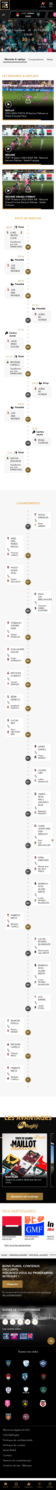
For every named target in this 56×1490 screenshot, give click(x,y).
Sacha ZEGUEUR (15, 580)
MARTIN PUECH (15, 1022)
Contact (7, 1455)
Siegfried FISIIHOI (15, 707)
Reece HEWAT (14, 1030)
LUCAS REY (14, 722)
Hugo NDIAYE (42, 756)
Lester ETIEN (41, 1007)
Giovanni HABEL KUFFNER (42, 608)
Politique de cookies (14, 1445)
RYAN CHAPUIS (43, 441)
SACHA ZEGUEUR (15, 459)
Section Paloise (11, 44)
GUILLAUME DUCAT (17, 650)
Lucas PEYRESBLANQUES (43, 900)
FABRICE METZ (15, 916)
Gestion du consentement (17, 1460)
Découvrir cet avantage (24, 1196)
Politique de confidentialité (17, 1440)
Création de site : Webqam (17, 1465)
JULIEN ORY (42, 771)
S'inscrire (12, 1284)
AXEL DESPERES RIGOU (14, 542)
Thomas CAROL (14, 554)
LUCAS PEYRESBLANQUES (44, 942)
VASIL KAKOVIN (43, 859)
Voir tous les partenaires (17, 1245)
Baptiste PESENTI (42, 812)
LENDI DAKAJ (42, 748)
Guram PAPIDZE (15, 683)
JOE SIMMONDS (15, 268)
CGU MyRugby (11, 1435)
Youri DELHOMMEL (15, 731)
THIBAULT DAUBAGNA (16, 625)
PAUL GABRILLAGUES (45, 597)
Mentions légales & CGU (16, 1430)
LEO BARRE (42, 998)
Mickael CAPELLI (15, 925)
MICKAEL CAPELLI (15, 363)
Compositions (36, 59)
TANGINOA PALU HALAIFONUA (43, 799)
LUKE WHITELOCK (14, 235)
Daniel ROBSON (15, 635)
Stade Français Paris (45, 44)
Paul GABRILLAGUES (44, 842)
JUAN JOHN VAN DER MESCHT (44, 829)
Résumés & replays (14, 59)
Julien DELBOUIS (43, 780)
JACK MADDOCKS (15, 344)
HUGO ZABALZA (43, 516)
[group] (28, 15)
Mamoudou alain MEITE (43, 951)
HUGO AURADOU (14, 570)
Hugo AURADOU (16, 659)
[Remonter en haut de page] (51, 1341)
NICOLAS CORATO (16, 674)
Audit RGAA (9, 1450)
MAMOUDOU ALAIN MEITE (43, 887)
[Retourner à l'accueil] (5, 10)
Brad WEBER (41, 524)
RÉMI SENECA (15, 698)
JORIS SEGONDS (42, 317)
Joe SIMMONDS (16, 245)
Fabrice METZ (14, 1054)
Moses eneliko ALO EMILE (43, 868)
